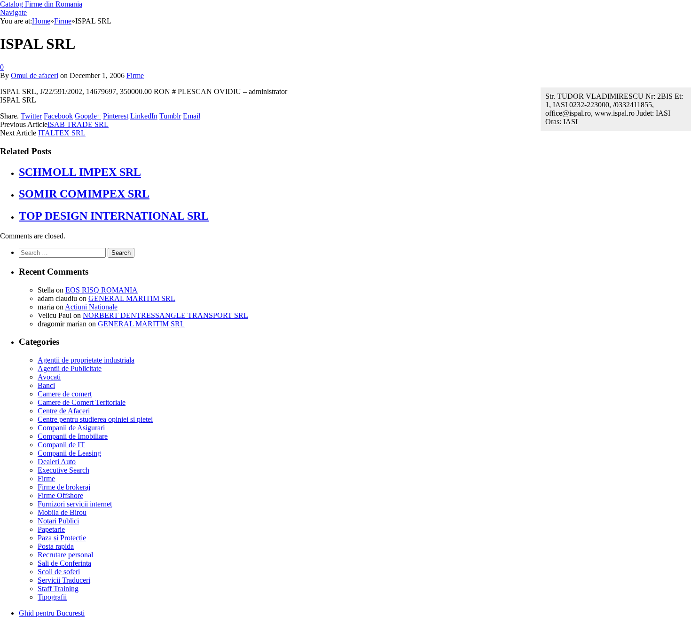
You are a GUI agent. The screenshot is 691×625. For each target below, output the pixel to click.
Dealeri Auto (57, 462)
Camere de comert (65, 394)
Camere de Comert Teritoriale (82, 402)
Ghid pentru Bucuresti (52, 613)
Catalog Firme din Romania (41, 4)
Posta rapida (56, 546)
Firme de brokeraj (64, 487)
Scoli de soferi (59, 572)
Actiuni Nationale (91, 307)
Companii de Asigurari (71, 428)
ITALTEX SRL (62, 133)
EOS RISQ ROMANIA (101, 290)
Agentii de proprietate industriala (86, 360)
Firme (135, 75)
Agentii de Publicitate (70, 368)
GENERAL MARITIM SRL (131, 298)
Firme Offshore (60, 495)
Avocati (49, 377)
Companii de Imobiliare (73, 436)
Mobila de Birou (62, 512)
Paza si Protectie (62, 538)
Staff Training (58, 589)
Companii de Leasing (69, 453)
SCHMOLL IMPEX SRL (80, 172)
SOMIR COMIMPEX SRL (84, 194)
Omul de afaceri (34, 75)
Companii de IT (61, 445)
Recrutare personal (65, 555)
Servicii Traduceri (64, 580)
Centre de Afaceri (64, 411)
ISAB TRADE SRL (78, 124)
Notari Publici (58, 521)
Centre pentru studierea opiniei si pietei (95, 419)
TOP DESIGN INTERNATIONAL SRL (114, 216)
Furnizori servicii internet (75, 504)
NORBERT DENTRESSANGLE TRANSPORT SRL (165, 315)
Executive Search (63, 470)
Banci (46, 385)
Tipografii (52, 597)
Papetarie (51, 529)
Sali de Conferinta (64, 563)
